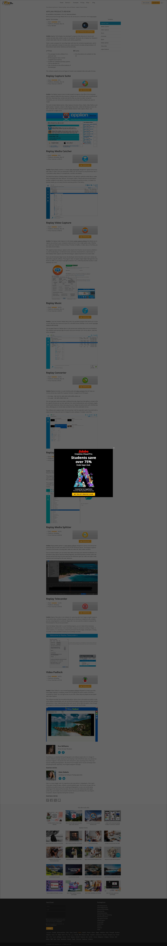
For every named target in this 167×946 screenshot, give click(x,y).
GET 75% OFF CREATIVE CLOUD (83, 494)
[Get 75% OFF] (83, 473)
